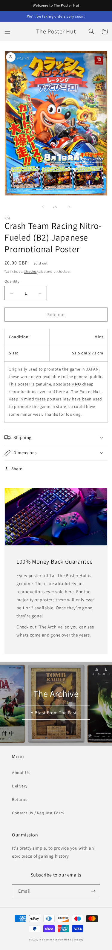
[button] (7, 31)
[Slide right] (69, 206)
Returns (19, 799)
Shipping (30, 271)
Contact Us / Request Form (38, 813)
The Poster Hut (48, 939)
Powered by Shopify (71, 939)
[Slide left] (43, 206)
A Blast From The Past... (56, 712)
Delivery (19, 786)
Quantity (11, 281)
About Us (21, 772)
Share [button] (16, 468)
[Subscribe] (93, 891)
